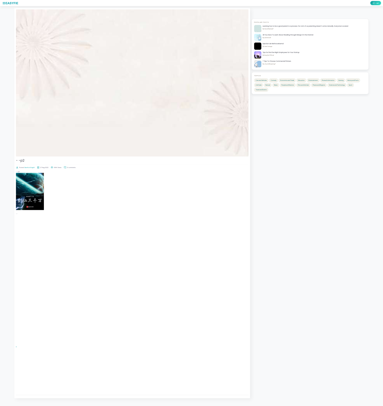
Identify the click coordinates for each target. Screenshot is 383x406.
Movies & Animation (328, 80)
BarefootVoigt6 (29, 167)
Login (375, 3)
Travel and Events (261, 90)
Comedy (273, 80)
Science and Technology (337, 85)
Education (301, 80)
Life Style (259, 85)
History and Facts (353, 80)
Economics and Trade (287, 80)
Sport (350, 85)
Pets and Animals (303, 85)
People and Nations (287, 85)
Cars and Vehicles (261, 80)
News (276, 85)
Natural (267, 85)
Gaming (341, 80)
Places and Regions (319, 85)
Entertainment (313, 80)
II (16, 347)
